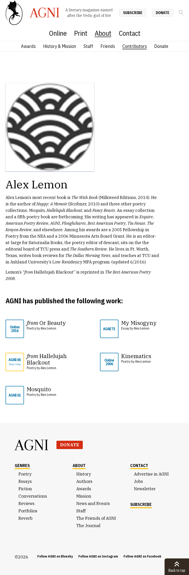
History (83, 474)
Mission (83, 496)
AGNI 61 (15, 395)
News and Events (93, 503)
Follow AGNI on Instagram (98, 556)
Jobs (138, 481)
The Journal (88, 525)
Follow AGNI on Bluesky (55, 556)
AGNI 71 (109, 329)
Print (80, 33)
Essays (25, 481)
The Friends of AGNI (96, 518)
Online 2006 (109, 362)
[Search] (181, 12)
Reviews (26, 503)
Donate (162, 12)
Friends (107, 46)
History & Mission (59, 46)
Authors (84, 481)
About (103, 33)
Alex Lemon (48, 328)
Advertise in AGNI (151, 474)
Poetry (25, 474)
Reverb (25, 518)
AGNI (32, 445)
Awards (28, 46)
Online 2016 (15, 329)
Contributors (134, 46)
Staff (88, 46)
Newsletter (145, 488)
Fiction (25, 488)
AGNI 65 (15, 361)
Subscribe (132, 12)
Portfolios (27, 511)
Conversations (32, 496)
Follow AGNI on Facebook (142, 556)
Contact (129, 33)
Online (58, 33)
